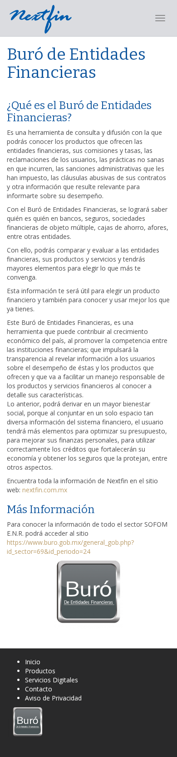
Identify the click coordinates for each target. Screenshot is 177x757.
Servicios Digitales (51, 680)
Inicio (32, 661)
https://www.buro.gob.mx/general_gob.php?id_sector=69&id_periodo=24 (70, 547)
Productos (40, 671)
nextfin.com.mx (44, 490)
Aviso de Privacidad (53, 698)
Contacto (38, 689)
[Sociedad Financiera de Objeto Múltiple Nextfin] (41, 18)
